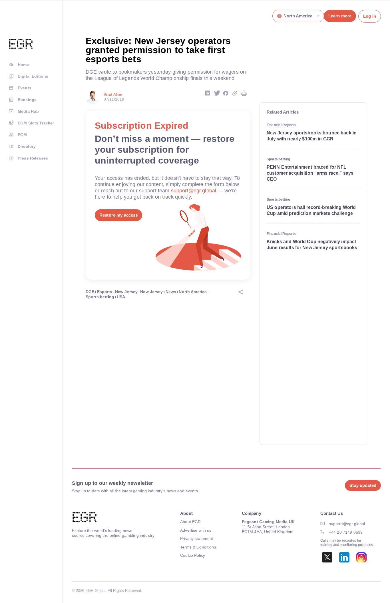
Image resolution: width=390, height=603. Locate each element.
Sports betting (100, 297)
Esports (104, 291)
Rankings (27, 99)
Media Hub (28, 111)
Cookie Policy (192, 555)
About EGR (190, 521)
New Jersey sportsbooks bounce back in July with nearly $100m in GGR (312, 135)
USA (121, 297)
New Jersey (126, 291)
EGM (22, 134)
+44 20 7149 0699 (346, 532)
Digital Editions (33, 76)
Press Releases (33, 158)
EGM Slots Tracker (36, 123)
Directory (27, 146)
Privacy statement (196, 538)
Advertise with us (195, 530)
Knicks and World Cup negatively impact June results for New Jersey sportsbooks (312, 244)
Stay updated (362, 485)
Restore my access (118, 215)
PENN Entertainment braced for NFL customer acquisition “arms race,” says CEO (310, 173)
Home (23, 64)
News (171, 291)
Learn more (339, 15)
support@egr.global (193, 190)
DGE (90, 291)
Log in (369, 16)
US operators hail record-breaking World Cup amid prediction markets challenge (311, 210)
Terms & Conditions (198, 547)
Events (24, 88)
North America (193, 291)
